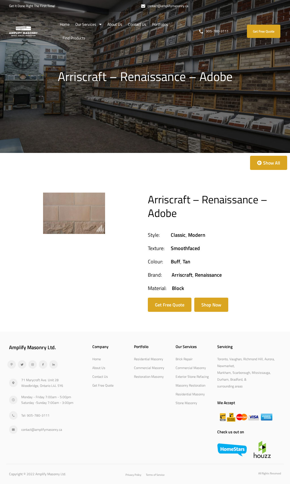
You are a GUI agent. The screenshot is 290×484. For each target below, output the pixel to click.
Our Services (85, 24)
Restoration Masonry (149, 376)
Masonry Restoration (190, 385)
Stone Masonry (186, 403)
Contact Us (137, 24)
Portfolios (160, 24)
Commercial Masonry (149, 367)
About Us (114, 24)
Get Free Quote (103, 385)
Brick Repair (184, 359)
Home (65, 24)
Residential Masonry (148, 359)
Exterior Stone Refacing (192, 376)
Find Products (74, 38)
